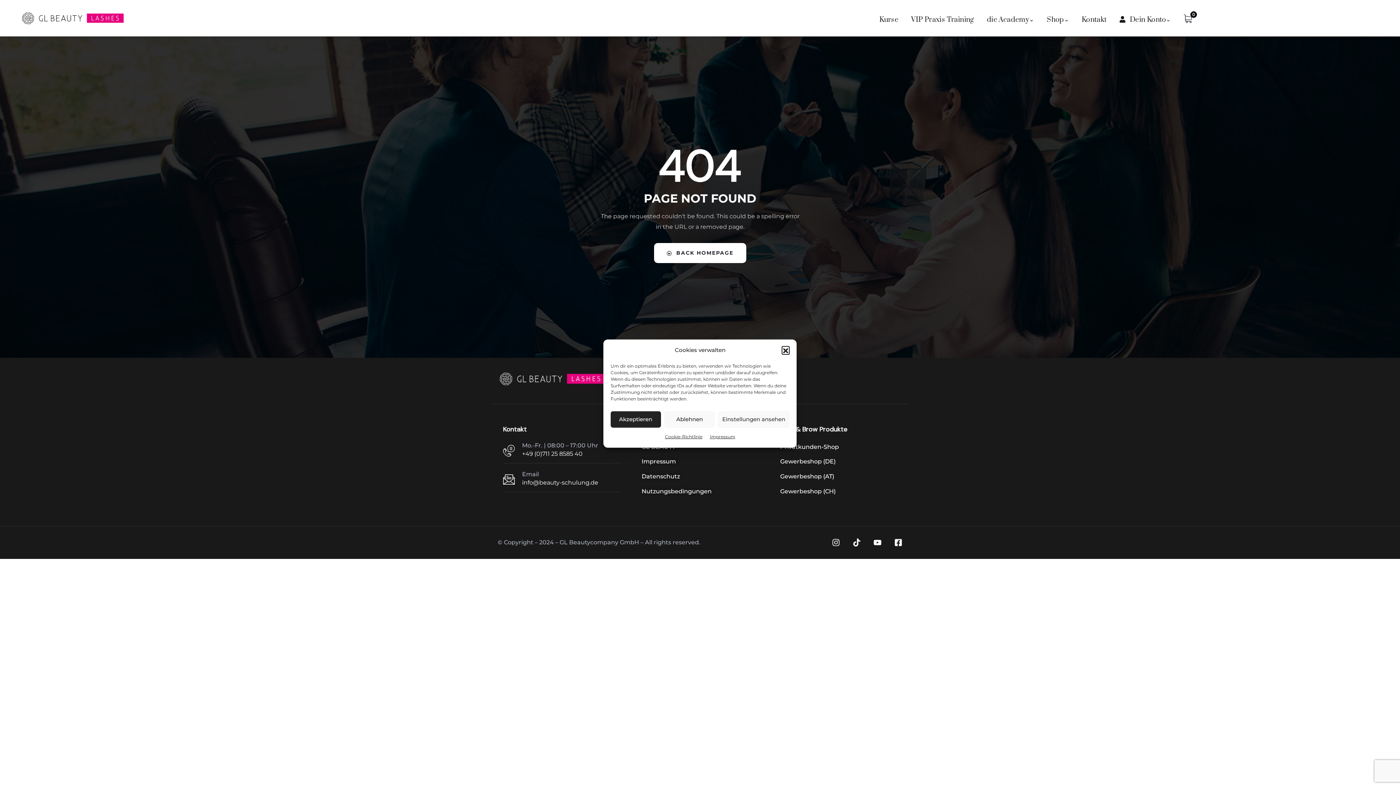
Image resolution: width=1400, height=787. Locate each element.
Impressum (722, 436)
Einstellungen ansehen (753, 419)
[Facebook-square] (898, 543)
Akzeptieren (635, 419)
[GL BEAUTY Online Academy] (73, 18)
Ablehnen (689, 419)
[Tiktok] (857, 543)
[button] (785, 350)
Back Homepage (705, 253)
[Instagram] (836, 543)
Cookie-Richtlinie (684, 436)
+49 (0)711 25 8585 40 (552, 453)
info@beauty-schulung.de (560, 482)
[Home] (552, 379)
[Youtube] (878, 543)
